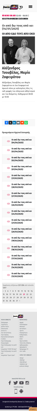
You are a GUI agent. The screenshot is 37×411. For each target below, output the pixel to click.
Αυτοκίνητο (23, 329)
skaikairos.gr (23, 364)
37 (17, 301)
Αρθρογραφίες (24, 345)
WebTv (21, 337)
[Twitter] (11, 122)
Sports (22, 331)
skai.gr (22, 358)
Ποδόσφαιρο (23, 324)
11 (22, 291)
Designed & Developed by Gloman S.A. (14, 402)
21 (24, 294)
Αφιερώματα (23, 347)
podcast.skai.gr (24, 366)
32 (31, 297)
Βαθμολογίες (23, 335)
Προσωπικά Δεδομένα (7, 337)
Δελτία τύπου (5, 326)
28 (18, 297)
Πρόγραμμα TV (24, 349)
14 (32, 291)
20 (21, 294)
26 (11, 297)
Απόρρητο (32, 409)
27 (14, 297)
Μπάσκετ (22, 326)
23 (31, 294)
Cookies (3, 339)
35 (10, 301)
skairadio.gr (23, 362)
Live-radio (23, 351)
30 (25, 297)
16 (7, 294)
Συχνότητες (4, 324)
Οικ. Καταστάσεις (6, 333)
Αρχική (21, 322)
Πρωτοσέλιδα (24, 341)
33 (3, 301)
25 (7, 297)
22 (27, 294)
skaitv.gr (22, 360)
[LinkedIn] (14, 122)
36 (14, 301)
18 (14, 294)
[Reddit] (22, 122)
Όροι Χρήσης (5, 335)
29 (21, 297)
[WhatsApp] (26, 122)
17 (10, 294)
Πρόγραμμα (4, 322)
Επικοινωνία (4, 329)
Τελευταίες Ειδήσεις (25, 343)
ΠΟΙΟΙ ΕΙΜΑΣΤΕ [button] (6, 320)
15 (4, 294)
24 (4, 297)
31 (28, 297)
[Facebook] (7, 122)
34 (7, 301)
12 (25, 291)
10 (19, 291)
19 (17, 294)
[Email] (18, 122)
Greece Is (4, 331)
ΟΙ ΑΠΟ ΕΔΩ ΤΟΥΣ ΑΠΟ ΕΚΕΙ (18, 33)
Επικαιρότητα (23, 333)
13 (28, 291)
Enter (21, 339)
